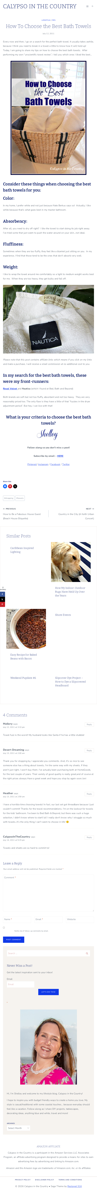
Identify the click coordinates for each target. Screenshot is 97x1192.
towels (19, 498)
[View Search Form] (92, 6)
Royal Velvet (10, 388)
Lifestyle (46, 20)
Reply (89, 724)
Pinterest (32, 464)
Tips (53, 20)
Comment (10, 877)
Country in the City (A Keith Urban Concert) (76, 514)
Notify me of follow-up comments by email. (31, 931)
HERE (60, 455)
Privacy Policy (23, 1180)
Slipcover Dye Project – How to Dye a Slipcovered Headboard (70, 681)
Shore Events (63, 614)
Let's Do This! (48, 992)
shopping (8, 498)
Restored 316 (74, 1186)
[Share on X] (2, 599)
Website (71, 919)
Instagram (43, 464)
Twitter (66, 464)
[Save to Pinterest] (2, 604)
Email (39, 919)
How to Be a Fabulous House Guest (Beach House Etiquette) (22, 514)
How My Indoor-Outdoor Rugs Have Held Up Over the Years (70, 591)
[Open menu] (87, 6)
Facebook (55, 464)
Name (8, 919)
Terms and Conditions (70, 1180)
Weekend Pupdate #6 (23, 677)
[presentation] (71, 562)
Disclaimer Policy (44, 1180)
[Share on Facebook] (2, 594)
